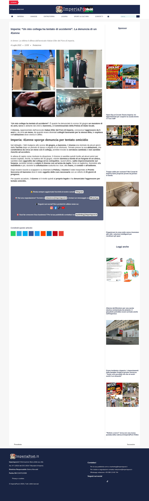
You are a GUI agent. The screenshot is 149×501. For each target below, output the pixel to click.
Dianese (33, 16)
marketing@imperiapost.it (86, 215)
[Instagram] (123, 9)
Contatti (99, 16)
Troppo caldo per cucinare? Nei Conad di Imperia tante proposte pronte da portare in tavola (121, 173)
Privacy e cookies (18, 478)
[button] (13, 233)
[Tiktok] (137, 9)
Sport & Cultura (81, 16)
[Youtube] (128, 9)
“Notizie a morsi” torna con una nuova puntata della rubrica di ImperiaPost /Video (122, 434)
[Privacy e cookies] (10, 477)
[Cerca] (138, 16)
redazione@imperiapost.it (56, 198)
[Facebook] (119, 9)
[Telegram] (132, 9)
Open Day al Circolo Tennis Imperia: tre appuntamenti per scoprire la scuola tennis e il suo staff (122, 116)
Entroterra (49, 16)
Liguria (64, 16)
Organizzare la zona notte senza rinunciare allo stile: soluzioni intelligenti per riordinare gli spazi (122, 234)
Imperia (20, 16)
